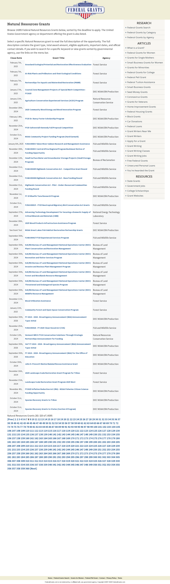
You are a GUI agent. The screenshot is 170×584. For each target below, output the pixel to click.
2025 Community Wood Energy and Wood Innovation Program (53, 109)
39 (11, 423)
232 (14, 449)
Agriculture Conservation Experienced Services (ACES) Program (54, 100)
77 (21, 426)
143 (63, 434)
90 (62, 426)
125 (95, 430)
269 (68, 453)
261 (32, 453)
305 (118, 457)
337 (36, 464)
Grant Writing (134, 145)
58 (72, 423)
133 (18, 434)
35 (112, 419)
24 (77, 419)
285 (27, 457)
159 (23, 438)
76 (18, 426)
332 (14, 464)
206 (9, 445)
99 (91, 426)
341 (54, 464)
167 (59, 438)
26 (84, 419)
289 (45, 457)
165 (50, 438)
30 (96, 419)
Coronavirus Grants (137, 96)
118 (63, 430)
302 (104, 457)
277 (104, 453)
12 (39, 419)
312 (36, 461)
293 (63, 457)
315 (50, 461)
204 (113, 442)
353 (109, 464)
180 (118, 438)
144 (68, 434)
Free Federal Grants (137, 160)
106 (9, 430)
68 (104, 423)
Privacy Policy (111, 578)
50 (47, 423)
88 (56, 426)
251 (100, 449)
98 (88, 426)
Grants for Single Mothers (140, 57)
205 (118, 442)
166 (54, 438)
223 (86, 445)
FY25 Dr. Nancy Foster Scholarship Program (44, 118)
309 (23, 461)
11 (36, 419)
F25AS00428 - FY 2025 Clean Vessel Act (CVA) (45, 328)
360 (27, 468)
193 (63, 442)
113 (41, 430)
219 (68, 445)
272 (82, 453)
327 (104, 461)
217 (59, 445)
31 (100, 419)
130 (118, 430)
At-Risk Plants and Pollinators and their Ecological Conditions (53, 73)
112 (36, 430)
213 (41, 445)
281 (9, 457)
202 (104, 442)
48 (40, 423)
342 (59, 464)
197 (82, 442)
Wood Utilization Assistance (38, 301)
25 (80, 419)
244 (68, 449)
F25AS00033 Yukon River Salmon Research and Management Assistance (57, 144)
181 (9, 442)
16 (52, 419)
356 (9, 468)
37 (119, 419)
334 (23, 464)
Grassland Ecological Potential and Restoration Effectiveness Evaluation (58, 64)
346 (77, 464)
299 (91, 457)
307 (14, 461)
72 (117, 423)
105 (118, 426)
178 (109, 438)
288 (41, 457)
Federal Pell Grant (136, 77)
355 (118, 464)
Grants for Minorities (138, 67)
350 (95, 464)
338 (41, 464)
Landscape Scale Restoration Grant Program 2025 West (50, 382)
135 (27, 434)
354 (113, 464)
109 (23, 430)
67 (101, 423)
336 (32, 464)
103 (109, 426)
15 (49, 419)
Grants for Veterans (137, 101)
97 (85, 426)
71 (113, 423)
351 (100, 464)
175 (95, 438)
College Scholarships (138, 190)
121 (77, 430)
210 (27, 445)
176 (100, 438)
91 (66, 426)
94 (75, 426)
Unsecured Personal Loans (141, 165)
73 (8, 426)
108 (18, 430)
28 (90, 419)
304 (113, 457)
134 (23, 434)
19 (61, 419)
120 (73, 430)
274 (91, 453)
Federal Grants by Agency (140, 37)
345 (73, 464)
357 (14, 468)
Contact (102, 578)
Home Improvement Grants (141, 106)
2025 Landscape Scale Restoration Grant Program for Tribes (52, 373)
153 (109, 434)
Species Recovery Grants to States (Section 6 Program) (50, 409)
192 (59, 442)
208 (18, 445)
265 (50, 453)
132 (14, 434)
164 (45, 438)
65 (94, 423)
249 (91, 449)
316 (54, 461)
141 (54, 434)
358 (18, 468)
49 (43, 423)
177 (104, 438)
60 (78, 423)
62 (85, 423)
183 (18, 442)
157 (14, 438)
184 (23, 442)
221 (77, 445)
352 (104, 464)
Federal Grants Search (138, 27)
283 (18, 457)
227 (104, 445)
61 (82, 423)
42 (21, 423)
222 (82, 445)
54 (59, 423)
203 (109, 442)
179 (113, 438)
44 (27, 423)
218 (63, 445)
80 (31, 426)
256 (9, 453)
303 (109, 457)
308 (18, 461)
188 (41, 442)
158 (18, 438)
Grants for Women (77, 578)
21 (68, 419)
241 (54, 449)
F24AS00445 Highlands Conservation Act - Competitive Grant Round (56, 169)
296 (77, 457)
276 (100, 453)
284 (23, 457)
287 (36, 457)
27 (87, 419)
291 (54, 457)
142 (59, 434)
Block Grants (134, 116)
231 (9, 449)
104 (113, 426)
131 (9, 434)
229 (113, 445)
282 (14, 457)
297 (82, 457)
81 (34, 426)
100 (95, 426)
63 (88, 423)
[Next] (33, 468)
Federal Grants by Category (141, 32)
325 (95, 461)
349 (91, 464)
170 (73, 438)
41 (18, 423)
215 (50, 445)
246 (77, 449)
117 (59, 430)
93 (72, 426)
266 (54, 453)
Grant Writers (134, 136)
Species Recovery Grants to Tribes (41, 400)
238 (41, 449)
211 (32, 445)
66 (98, 423)
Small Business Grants (139, 87)
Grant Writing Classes (138, 150)
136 (32, 434)
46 (34, 423)
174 (91, 438)
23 (74, 419)
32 (103, 419)
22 (71, 419)
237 (36, 449)
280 (118, 453)
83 (40, 426)
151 (100, 434)
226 (100, 445)
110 (27, 430)
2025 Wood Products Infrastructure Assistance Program (50, 223)
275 (95, 453)
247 (82, 449)
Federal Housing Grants (139, 111)
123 (86, 430)
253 (109, 449)
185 (27, 442)
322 (82, 461)
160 (27, 438)
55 (62, 423)
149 (91, 434)
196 (77, 442)
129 (113, 430)
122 (82, 430)
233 (18, 449)
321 (77, 461)
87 (53, 426)
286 (32, 457)
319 (68, 461)
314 (45, 461)
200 (95, 442)
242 (59, 449)
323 (86, 461)
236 (32, 449)
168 (63, 438)
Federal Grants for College (141, 72)
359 (23, 468)
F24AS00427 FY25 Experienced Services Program (47, 237)
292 (59, 457)
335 (27, 464)
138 (41, 434)
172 (82, 438)
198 (86, 442)
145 (73, 434)
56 (66, 423)
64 (91, 423)
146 (77, 434)
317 (59, 461)
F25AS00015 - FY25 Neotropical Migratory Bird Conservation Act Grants (57, 205)
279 (113, 453)
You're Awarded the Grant (140, 170)
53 (56, 423)
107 (14, 430)
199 (91, 442)
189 (45, 442)
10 (33, 419)
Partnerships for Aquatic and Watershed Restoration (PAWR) (52, 82)
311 (32, 461)
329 (113, 461)
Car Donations (134, 121)
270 (73, 453)
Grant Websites (135, 195)
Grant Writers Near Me (139, 131)
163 (41, 438)
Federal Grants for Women (141, 52)
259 (23, 453)
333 (18, 464)
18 (58, 419)
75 (15, 426)
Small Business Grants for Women (145, 62)
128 (109, 430)
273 (86, 453)
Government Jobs (136, 185)
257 (14, 453)
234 (23, 449)
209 (23, 445)
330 (118, 461)
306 (9, 461)
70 (110, 423)
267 (59, 453)
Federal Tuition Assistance (141, 82)
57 (69, 423)
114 (45, 430)
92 (69, 426)
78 (24, 426)
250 (95, 449)
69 (107, 423)
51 (50, 423)
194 (68, 442)
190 (50, 442)
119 (68, 430)
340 (50, 464)
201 (100, 442)
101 (100, 426)
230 (118, 445)
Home (50, 578)
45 (31, 423)
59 (75, 423)
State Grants (133, 180)
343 (63, 464)
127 (104, 430)
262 (36, 453)
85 (47, 426)
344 (68, 464)
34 (109, 419)
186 (32, 442)
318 (63, 461)
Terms (120, 578)
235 (27, 449)
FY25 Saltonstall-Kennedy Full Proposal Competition (49, 127)
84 (43, 426)
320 (73, 461)
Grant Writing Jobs (137, 155)
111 (32, 430)
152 (104, 434)
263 (41, 453)
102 (104, 426)
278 (109, 453)
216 (54, 445)
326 (100, 461)
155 (118, 434)
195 (73, 442)
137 (36, 434)
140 (50, 434)
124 (91, 430)
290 (50, 457)
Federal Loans (134, 126)
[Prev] (10, 419)
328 (109, 461)
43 (24, 423)
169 (68, 438)
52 (53, 423)
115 (50, 430)
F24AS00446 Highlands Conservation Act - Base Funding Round (53, 178)
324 (91, 461)
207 (14, 445)
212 (36, 445)
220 (73, 445)
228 (109, 445)
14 (45, 419)
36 (115, 419)
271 (77, 453)
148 (86, 434)
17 (55, 419)
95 (78, 426)
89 (59, 426)
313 (41, 461)
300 (95, 457)
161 (32, 438)
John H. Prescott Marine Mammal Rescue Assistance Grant (51, 364)
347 (82, 464)
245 (73, 449)
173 (86, 438)
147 (82, 434)
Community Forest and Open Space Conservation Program (51, 310)
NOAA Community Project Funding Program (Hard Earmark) (52, 136)
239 (45, 449)
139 (45, 434)
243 (63, 449)
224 (91, 445)
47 (37, 423)
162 (36, 438)
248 (86, 449)
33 (106, 419)
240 (50, 449)
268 (63, 453)
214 (45, 445)
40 (15, 423)
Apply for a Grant (136, 141)
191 (54, 442)
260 (27, 453)
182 (14, 442)
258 (18, 453)
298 (86, 457)
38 (8, 423)
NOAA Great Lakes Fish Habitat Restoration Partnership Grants (54, 230)
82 (37, 426)
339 (45, 464)
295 (73, 457)
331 (9, 464)
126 (100, 430)
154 (113, 434)
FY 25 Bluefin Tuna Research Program (42, 196)
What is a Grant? (135, 47)
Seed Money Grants (137, 91)
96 (82, 426)
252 (104, 449)
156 (9, 438)
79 (27, 426)
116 (54, 430)
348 (86, 464)
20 (64, 419)
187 (36, 442)
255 (118, 449)
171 (77, 438)
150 (95, 434)
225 (95, 445)
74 (11, 426)
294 (68, 457)
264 (45, 453)
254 (113, 449)
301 (100, 457)
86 (50, 426)
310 (27, 461)
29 (93, 419)
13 (42, 419)
